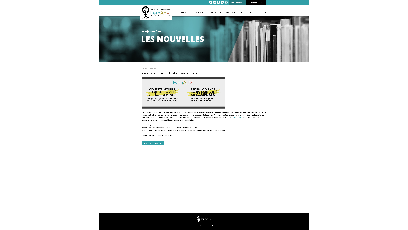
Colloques (231, 12)
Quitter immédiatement (256, 2)
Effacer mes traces (237, 2)
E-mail (214, 2)
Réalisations (215, 12)
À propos (185, 12)
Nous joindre (248, 12)
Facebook (218, 2)
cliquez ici (238, 117)
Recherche (199, 12)
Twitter (222, 2)
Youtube (226, 2)
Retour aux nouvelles (152, 143)
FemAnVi (156, 12)
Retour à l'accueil (210, 2)
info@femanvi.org (216, 226)
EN (265, 12)
